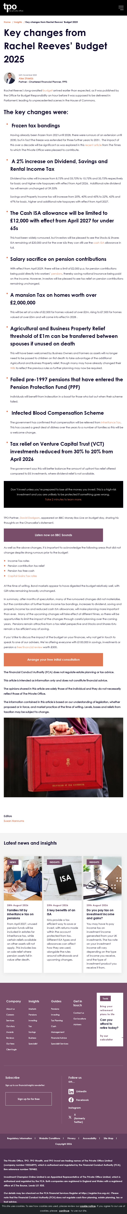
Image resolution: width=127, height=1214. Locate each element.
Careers (10, 1014)
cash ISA (98, 242)
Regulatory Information (19, 1138)
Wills (12, 368)
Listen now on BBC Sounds (53, 535)
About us (10, 1009)
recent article (93, 145)
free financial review (29, 647)
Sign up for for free (29, 1098)
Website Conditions (49, 1138)
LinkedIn (81, 1091)
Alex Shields (26, 78)
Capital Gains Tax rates (22, 576)
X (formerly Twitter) (79, 1118)
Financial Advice (59, 1038)
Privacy (71, 1138)
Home (7, 22)
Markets (32, 1009)
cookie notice (88, 1206)
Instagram (74, 1107)
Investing (33, 1020)
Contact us (78, 1013)
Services (10, 1020)
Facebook (82, 1099)
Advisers (77, 1024)
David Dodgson (30, 517)
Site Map (108, 1138)
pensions (56, 273)
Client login (11, 1049)
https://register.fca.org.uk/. (96, 1193)
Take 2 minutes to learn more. (63, 499)
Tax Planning (57, 1020)
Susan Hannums (14, 820)
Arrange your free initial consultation (53, 659)
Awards (10, 1032)
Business (32, 1038)
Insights (18, 22)
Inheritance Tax (111, 422)
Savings (32, 1032)
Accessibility (89, 1138)
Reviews (10, 1038)
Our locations (79, 1018)
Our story (10, 1026)
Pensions (33, 1014)
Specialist (33, 1043)
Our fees (10, 1043)
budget (47, 90)
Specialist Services (59, 1043)
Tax (30, 1026)
